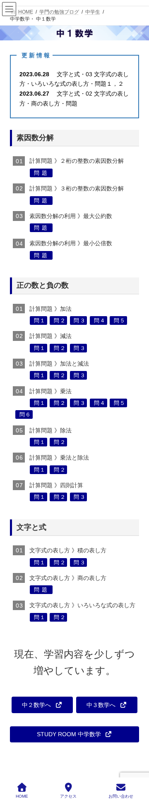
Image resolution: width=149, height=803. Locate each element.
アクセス (68, 796)
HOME (22, 796)
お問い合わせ (120, 796)
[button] (42, 705)
